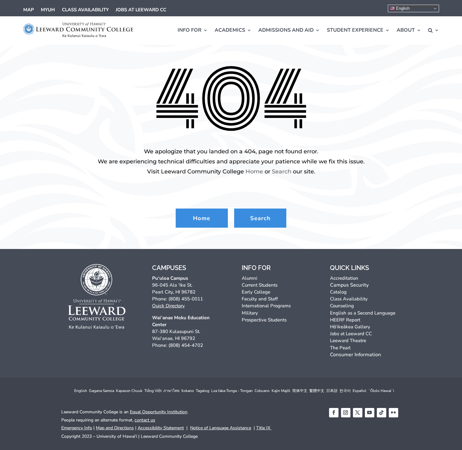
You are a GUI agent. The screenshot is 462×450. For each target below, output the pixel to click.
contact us (145, 420)
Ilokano (187, 390)
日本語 (332, 390)
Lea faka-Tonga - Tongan (232, 390)
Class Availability (85, 10)
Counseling (342, 306)
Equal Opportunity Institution (158, 412)
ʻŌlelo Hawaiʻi (381, 390)
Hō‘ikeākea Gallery (350, 327)
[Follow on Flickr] (393, 412)
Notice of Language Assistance (220, 428)
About (406, 30)
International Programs (266, 306)
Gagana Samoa (101, 390)
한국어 (345, 390)
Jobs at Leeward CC (141, 10)
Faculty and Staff (260, 299)
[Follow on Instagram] (345, 412)
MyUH (48, 10)
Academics (230, 30)
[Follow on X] (357, 412)
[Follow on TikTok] (381, 412)
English (402, 8)
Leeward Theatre (348, 340)
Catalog (338, 292)
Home (254, 171)
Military (250, 313)
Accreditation (344, 278)
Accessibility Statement (161, 428)
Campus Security (349, 285)
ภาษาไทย (171, 390)
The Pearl (340, 348)
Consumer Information (355, 354)
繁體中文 (316, 390)
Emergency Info (76, 428)
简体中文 (299, 390)
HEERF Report (345, 320)
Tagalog (202, 390)
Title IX (264, 428)
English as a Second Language (362, 313)
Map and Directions (115, 428)
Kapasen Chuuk (129, 390)
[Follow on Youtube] (369, 412)
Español (359, 390)
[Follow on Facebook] (333, 412)
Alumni (249, 278)
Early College (256, 292)
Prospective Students (264, 320)
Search (281, 171)
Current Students (260, 285)
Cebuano (262, 390)
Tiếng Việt (153, 390)
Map (28, 10)
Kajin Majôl (281, 390)
